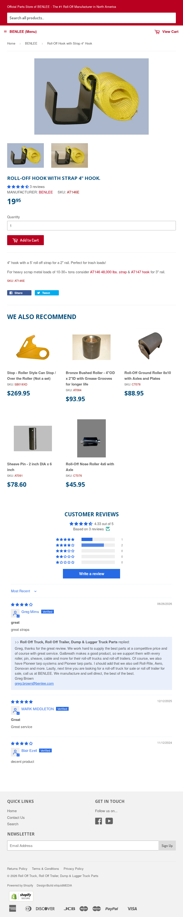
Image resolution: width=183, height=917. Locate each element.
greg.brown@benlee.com (34, 683)
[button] (18, 186)
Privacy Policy (74, 868)
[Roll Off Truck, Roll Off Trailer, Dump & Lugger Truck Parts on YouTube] (109, 822)
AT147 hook (140, 271)
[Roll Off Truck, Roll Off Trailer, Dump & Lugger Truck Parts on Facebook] (98, 822)
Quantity (13, 216)
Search (12, 823)
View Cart (170, 31)
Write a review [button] (91, 573)
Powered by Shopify (20, 885)
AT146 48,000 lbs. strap (108, 271)
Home (11, 43)
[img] (22, 604)
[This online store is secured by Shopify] (21, 899)
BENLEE (31, 43)
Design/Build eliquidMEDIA (54, 885)
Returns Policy (17, 868)
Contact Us (16, 817)
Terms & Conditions (45, 868)
